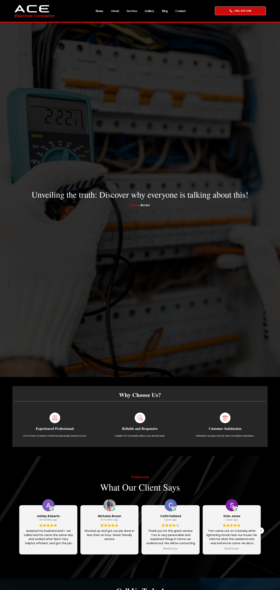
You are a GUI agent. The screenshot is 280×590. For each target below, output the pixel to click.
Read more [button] (170, 548)
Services (132, 11)
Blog (165, 11)
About (115, 11)
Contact (180, 11)
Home (99, 11)
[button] (261, 531)
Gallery (149, 11)
